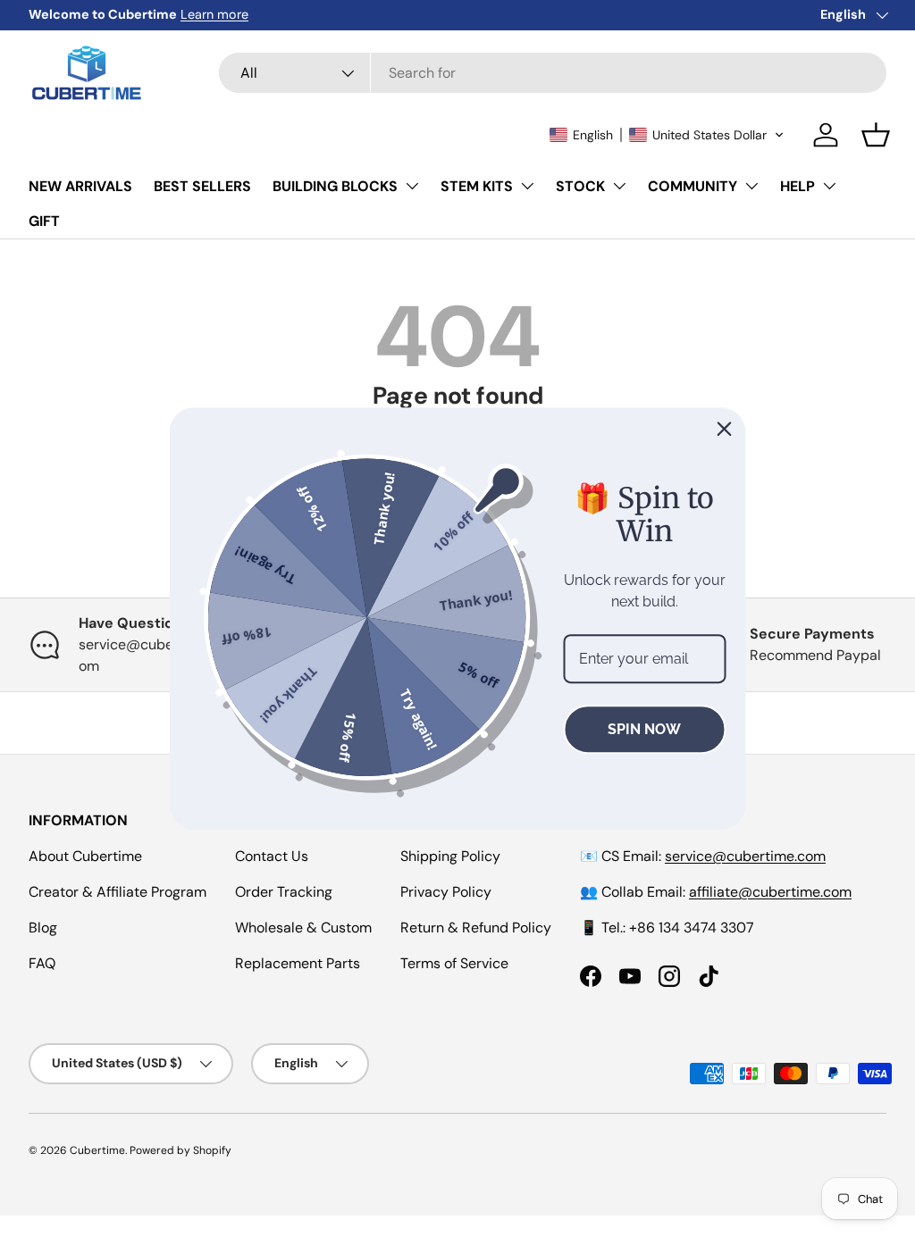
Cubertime (97, 1150)
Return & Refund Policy (475, 927)
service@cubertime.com (745, 856)
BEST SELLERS (202, 186)
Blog (43, 927)
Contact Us (271, 856)
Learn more (214, 14)
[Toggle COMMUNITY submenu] (751, 185)
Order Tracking (283, 891)
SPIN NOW (644, 729)
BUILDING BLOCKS (335, 186)
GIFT (44, 221)
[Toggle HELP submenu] (829, 185)
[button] (667, 135)
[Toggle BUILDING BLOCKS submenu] (412, 185)
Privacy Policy (445, 891)
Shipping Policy (450, 856)
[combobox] (552, 73)
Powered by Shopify (180, 1150)
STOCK (580, 186)
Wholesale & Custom (303, 927)
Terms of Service (454, 963)
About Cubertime (85, 856)
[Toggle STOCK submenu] (619, 185)
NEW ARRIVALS (80, 186)
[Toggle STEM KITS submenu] (527, 185)
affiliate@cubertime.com (770, 891)
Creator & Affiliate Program (117, 891)
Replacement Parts (297, 963)
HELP (797, 186)
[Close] (724, 428)
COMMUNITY (692, 186)
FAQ (42, 963)
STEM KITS (477, 186)
